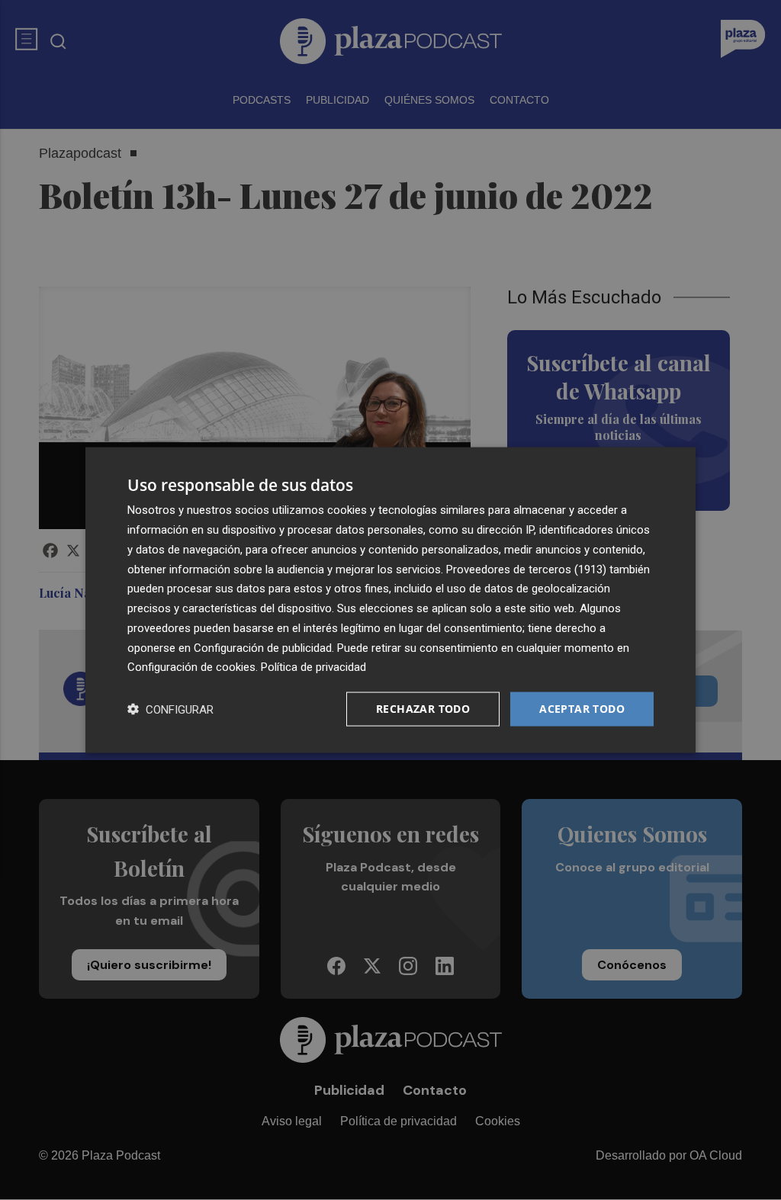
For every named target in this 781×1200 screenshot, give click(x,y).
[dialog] (390, 600)
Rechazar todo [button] (423, 708)
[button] (170, 709)
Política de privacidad (313, 667)
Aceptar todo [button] (582, 708)
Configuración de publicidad (263, 647)
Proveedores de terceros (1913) (526, 569)
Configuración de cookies (191, 667)
